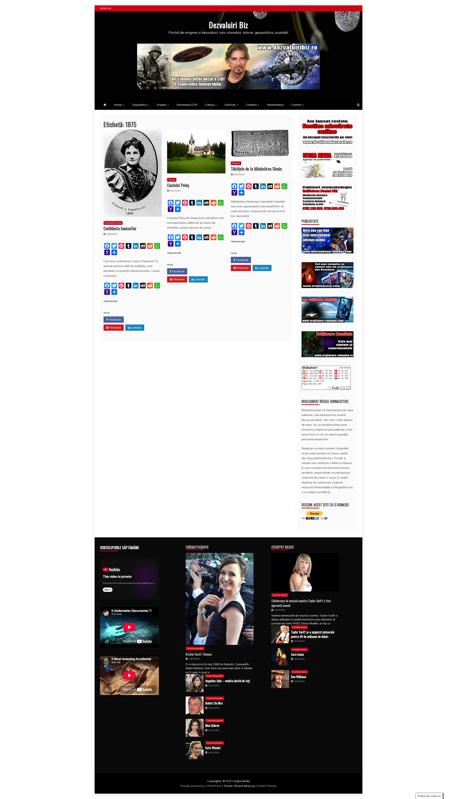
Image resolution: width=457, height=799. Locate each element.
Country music (280, 595)
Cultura (209, 104)
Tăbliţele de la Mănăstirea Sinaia (256, 168)
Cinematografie (197, 547)
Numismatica (275, 104)
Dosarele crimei (113, 222)
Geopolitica (139, 104)
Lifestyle (229, 104)
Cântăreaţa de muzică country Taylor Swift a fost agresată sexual (301, 603)
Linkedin (136, 327)
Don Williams (298, 676)
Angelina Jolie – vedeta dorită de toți (227, 680)
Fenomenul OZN (187, 104)
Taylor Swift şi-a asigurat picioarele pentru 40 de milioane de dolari (312, 634)
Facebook (114, 319)
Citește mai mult (110, 301)
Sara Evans (297, 654)
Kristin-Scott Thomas (199, 654)
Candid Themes (266, 786)
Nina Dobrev (212, 725)
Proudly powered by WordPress (201, 786)
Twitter (135, 319)
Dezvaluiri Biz (228, 24)
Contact (296, 104)
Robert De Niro (214, 703)
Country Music (282, 547)
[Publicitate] (327, 252)
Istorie (118, 104)
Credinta (251, 104)
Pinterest (115, 327)
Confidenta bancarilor (120, 228)
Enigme (161, 104)
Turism (171, 179)
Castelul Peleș (178, 185)
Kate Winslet (213, 747)
